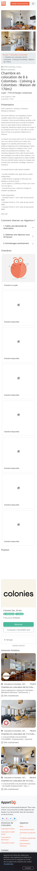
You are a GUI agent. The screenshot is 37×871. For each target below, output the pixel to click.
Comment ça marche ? (27, 834)
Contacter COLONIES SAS (18, 630)
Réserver (18, 624)
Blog (21, 826)
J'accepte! (28, 868)
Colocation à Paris (8, 829)
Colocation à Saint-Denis (8, 833)
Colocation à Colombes (18, 55)
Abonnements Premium (25, 844)
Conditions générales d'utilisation (28, 839)
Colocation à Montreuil (5, 838)
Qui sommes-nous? (27, 829)
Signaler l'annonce (18, 645)
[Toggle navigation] (33, 4)
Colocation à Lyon (7, 843)
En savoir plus (8, 864)
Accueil (5, 55)
